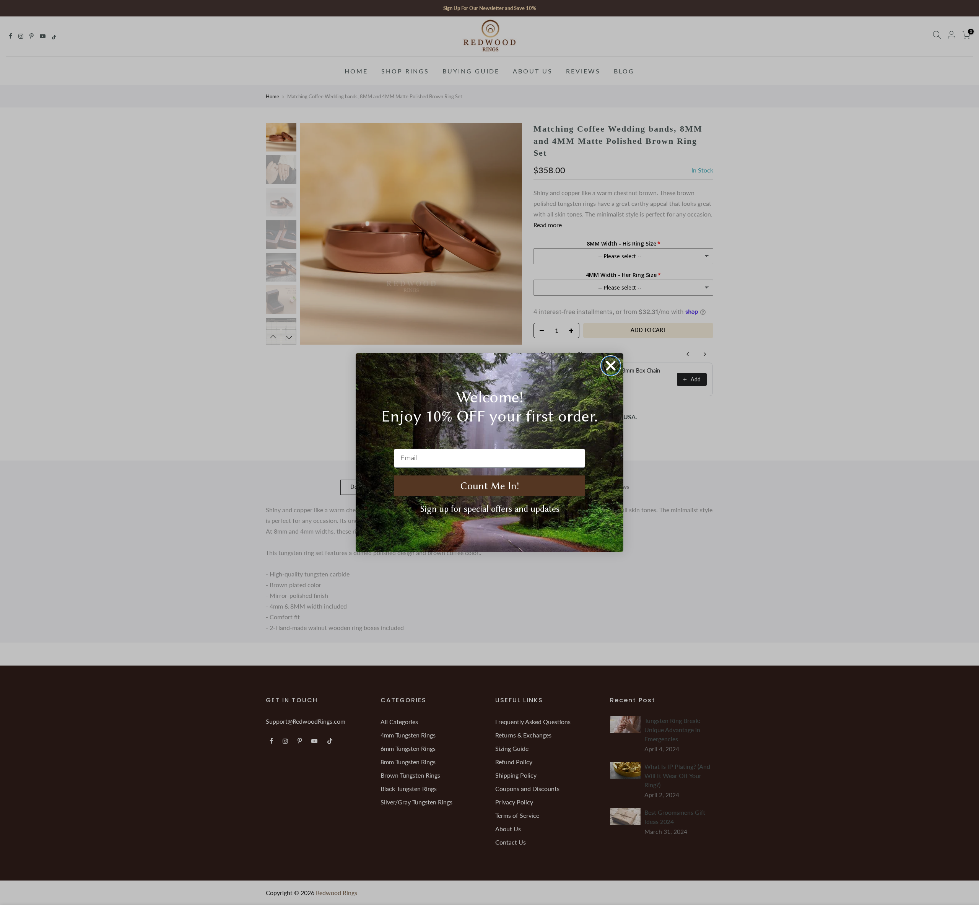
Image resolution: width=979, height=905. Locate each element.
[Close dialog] (610, 365)
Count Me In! (489, 486)
